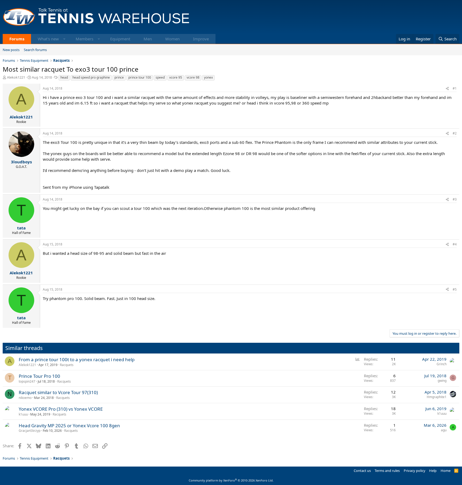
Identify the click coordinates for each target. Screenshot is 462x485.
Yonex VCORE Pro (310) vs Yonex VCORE (61, 409)
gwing (442, 380)
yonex (208, 77)
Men (148, 38)
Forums (16, 38)
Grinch (441, 364)
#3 (455, 199)
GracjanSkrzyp (29, 430)
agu (443, 430)
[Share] (447, 89)
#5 (455, 289)
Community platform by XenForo (231, 480)
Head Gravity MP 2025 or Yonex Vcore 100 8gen (69, 425)
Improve (201, 38)
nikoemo (25, 397)
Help (433, 470)
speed (160, 77)
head (64, 77)
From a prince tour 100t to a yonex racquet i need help (76, 359)
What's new (48, 38)
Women (172, 38)
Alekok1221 (16, 77)
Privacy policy (414, 470)
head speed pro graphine (91, 77)
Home (446, 470)
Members (84, 38)
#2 (455, 133)
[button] (64, 39)
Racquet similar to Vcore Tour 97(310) (58, 392)
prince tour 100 (139, 77)
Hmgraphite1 (436, 397)
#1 (455, 88)
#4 (455, 244)
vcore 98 (193, 77)
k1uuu (23, 414)
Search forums (35, 49)
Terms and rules (387, 470)
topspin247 (27, 381)
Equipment (120, 38)
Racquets (67, 365)
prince (119, 77)
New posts (11, 49)
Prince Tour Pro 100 (39, 376)
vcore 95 (175, 77)
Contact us (362, 470)
